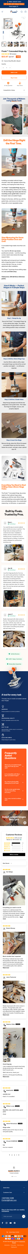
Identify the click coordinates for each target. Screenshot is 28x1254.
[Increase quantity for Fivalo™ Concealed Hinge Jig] (10, 68)
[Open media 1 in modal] (23, 18)
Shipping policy (14, 1247)
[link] (12, 119)
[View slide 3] (16, 1176)
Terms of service (20, 1245)
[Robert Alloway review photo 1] (14, 943)
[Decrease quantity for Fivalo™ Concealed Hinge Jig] (3, 68)
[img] (6, 869)
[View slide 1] (12, 1176)
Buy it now (14, 78)
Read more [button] (6, 967)
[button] (5, 54)
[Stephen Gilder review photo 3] (9, 1060)
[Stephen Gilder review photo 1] (14, 1043)
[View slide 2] (14, 1176)
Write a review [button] (14, 854)
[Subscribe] (23, 1216)
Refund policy (7, 1245)
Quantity (4, 64)
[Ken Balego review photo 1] (14, 890)
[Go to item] (4, 44)
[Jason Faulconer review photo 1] (14, 992)
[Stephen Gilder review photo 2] (5, 1060)
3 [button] (14, 1155)
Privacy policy (13, 1245)
